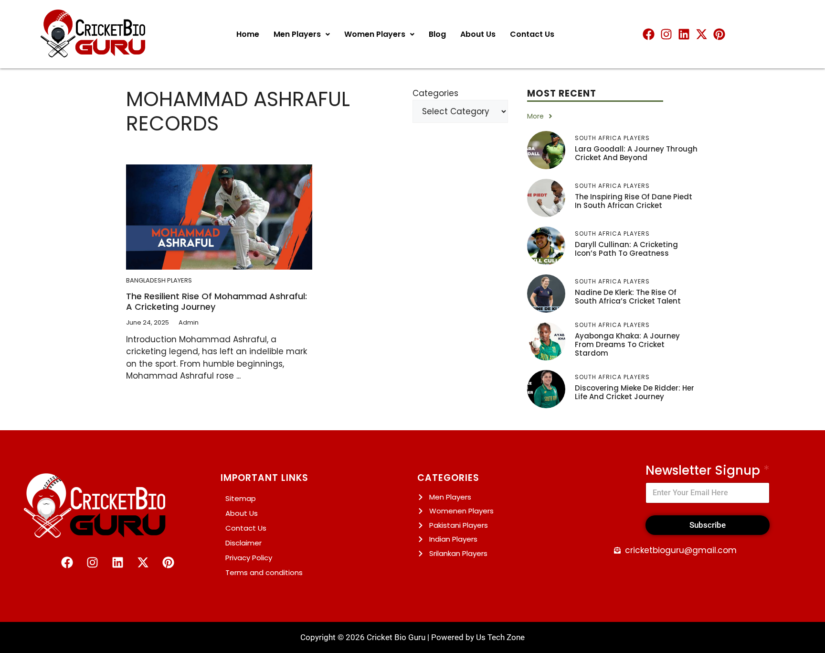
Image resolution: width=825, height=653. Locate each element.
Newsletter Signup (707, 470)
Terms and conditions (264, 572)
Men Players (297, 34)
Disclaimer (243, 543)
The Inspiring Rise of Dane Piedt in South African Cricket (633, 201)
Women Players (374, 34)
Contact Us (532, 34)
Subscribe (707, 525)
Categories (435, 93)
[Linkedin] (684, 34)
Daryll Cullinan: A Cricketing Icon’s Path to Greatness (626, 248)
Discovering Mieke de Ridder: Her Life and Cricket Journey (634, 392)
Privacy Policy (248, 558)
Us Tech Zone (500, 637)
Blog (437, 34)
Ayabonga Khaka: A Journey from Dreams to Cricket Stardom (627, 344)
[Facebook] (648, 34)
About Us (478, 34)
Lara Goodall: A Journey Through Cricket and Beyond (636, 153)
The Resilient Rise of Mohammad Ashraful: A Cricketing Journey (216, 301)
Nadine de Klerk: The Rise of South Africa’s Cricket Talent (628, 296)
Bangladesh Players (159, 280)
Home (247, 34)
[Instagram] (666, 34)
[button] (301, 34)
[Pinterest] (719, 34)
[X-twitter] (701, 34)
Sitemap (240, 498)
